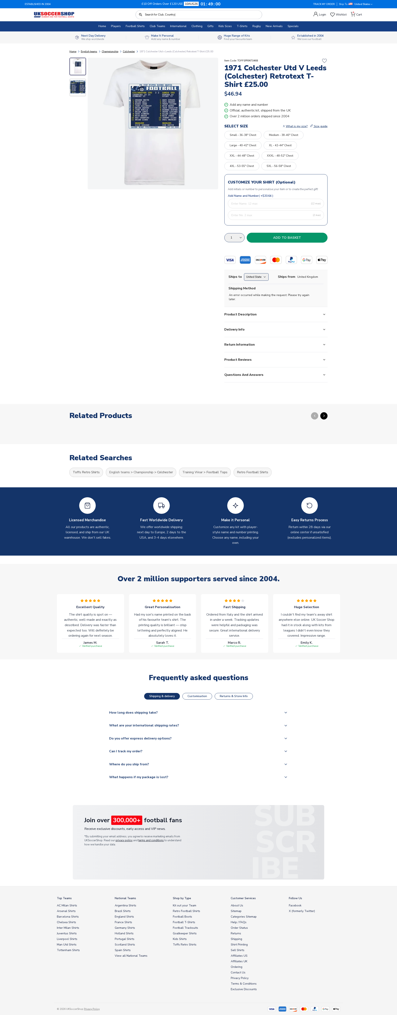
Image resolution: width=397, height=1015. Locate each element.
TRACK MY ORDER (324, 4)
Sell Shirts (237, 950)
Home (102, 26)
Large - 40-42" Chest (243, 145)
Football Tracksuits (185, 928)
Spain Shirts (123, 950)
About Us (237, 905)
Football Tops (216, 472)
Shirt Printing (239, 945)
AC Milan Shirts (67, 905)
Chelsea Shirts (66, 922)
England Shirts (124, 917)
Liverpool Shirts (67, 939)
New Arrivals (274, 26)
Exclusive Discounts (244, 989)
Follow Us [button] (295, 898)
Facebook (295, 905)
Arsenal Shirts (66, 911)
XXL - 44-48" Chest (242, 156)
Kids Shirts (180, 939)
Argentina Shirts (125, 905)
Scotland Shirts (125, 945)
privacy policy (124, 840)
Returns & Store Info (234, 696)
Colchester (129, 51)
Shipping (236, 939)
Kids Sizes (225, 26)
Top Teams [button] (64, 898)
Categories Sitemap (244, 917)
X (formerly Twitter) (302, 911)
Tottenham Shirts (68, 950)
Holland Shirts (124, 933)
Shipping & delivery (162, 696)
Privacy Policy (240, 978)
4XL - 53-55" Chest (242, 166)
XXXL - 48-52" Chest (280, 156)
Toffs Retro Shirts (86, 472)
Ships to (235, 276)
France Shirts (123, 922)
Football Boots (182, 917)
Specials (293, 26)
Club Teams (157, 26)
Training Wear (192, 472)
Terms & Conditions (244, 984)
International (178, 26)
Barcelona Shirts (68, 917)
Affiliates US (239, 956)
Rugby (256, 26)
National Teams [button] (125, 898)
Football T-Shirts (184, 922)
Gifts (210, 26)
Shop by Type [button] (182, 898)
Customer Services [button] (243, 898)
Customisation (197, 696)
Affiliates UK (239, 961)
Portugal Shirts (124, 939)
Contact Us (238, 972)
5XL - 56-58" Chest (279, 166)
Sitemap (236, 911)
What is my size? (297, 126)
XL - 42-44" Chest (280, 145)
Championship (110, 51)
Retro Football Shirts (252, 472)
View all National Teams (131, 956)
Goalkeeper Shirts (185, 933)
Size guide (320, 126)
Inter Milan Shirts (68, 928)
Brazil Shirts (123, 911)
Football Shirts (135, 26)
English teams (89, 51)
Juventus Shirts (67, 933)
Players (116, 26)
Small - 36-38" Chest (243, 135)
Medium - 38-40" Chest (283, 135)
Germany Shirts (125, 928)
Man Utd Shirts (67, 945)
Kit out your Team (184, 905)
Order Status (239, 928)
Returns (236, 933)
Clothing (196, 26)
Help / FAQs (238, 922)
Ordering (236, 967)
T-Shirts (242, 26)
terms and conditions (151, 840)
